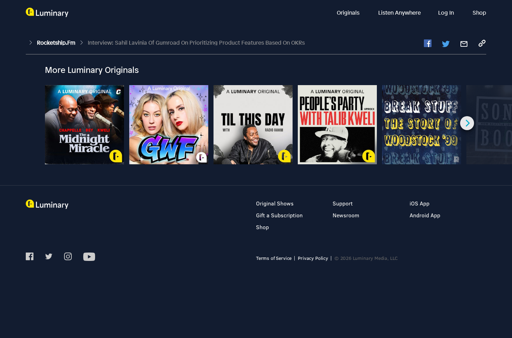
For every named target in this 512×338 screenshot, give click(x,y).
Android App (425, 215)
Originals (349, 12)
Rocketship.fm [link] (57, 42)
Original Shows (275, 203)
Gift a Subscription (279, 215)
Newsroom (346, 215)
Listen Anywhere (399, 12)
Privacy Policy (313, 258)
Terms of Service (274, 258)
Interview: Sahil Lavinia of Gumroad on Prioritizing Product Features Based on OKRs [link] (196, 42)
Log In (446, 12)
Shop (479, 12)
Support (343, 203)
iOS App (419, 203)
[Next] (467, 123)
